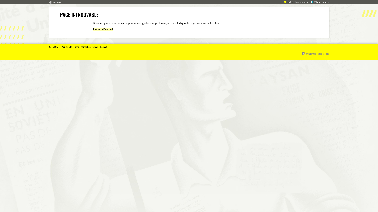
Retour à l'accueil (103, 29)
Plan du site (66, 47)
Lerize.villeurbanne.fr (297, 2)
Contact (103, 47)
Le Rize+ (56, 47)
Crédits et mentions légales (86, 47)
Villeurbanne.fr (321, 2)
